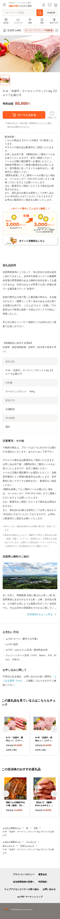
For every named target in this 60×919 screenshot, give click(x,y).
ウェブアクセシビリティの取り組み (21, 889)
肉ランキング (9, 846)
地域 (30, 23)
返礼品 (6, 23)
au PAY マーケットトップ (30, 896)
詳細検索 (51, 13)
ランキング (18, 23)
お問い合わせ (49, 889)
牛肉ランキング (27, 846)
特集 (42, 23)
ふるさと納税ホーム (12, 828)
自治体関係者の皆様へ (24, 881)
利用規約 (42, 881)
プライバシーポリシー (24, 874)
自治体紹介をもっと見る (40, 614)
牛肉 (36, 828)
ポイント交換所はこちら (32, 241)
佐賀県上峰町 (14, 30)
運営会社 (42, 874)
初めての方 (54, 23)
